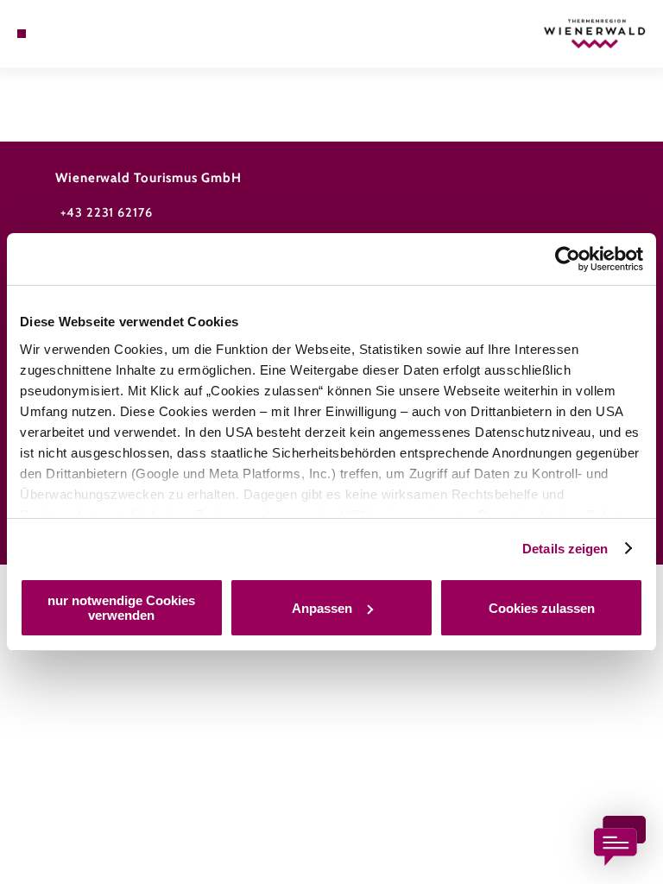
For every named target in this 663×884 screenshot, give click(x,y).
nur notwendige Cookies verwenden (121, 607)
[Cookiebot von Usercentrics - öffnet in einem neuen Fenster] (567, 259)
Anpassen (322, 608)
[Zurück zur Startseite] (595, 33)
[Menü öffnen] (21, 33)
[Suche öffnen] (69, 33)
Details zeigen (565, 548)
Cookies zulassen (542, 608)
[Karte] (53, 33)
